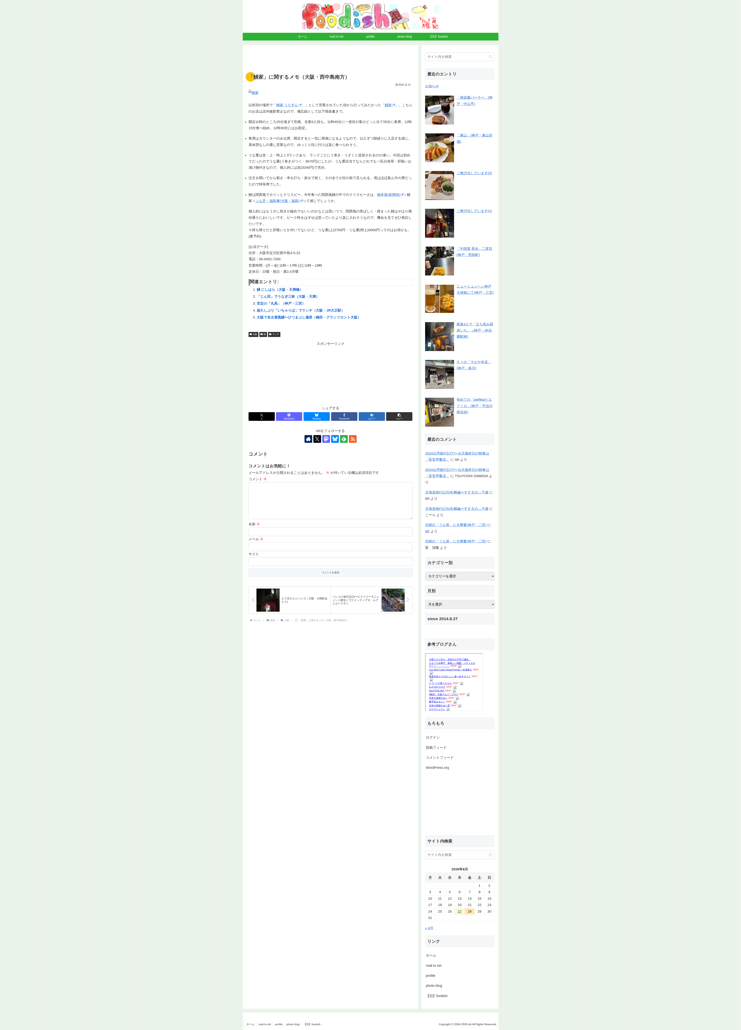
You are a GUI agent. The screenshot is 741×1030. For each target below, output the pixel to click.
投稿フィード (436, 748)
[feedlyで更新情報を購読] (344, 439)
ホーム (431, 955)
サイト (254, 554)
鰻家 (388, 105)
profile (430, 976)
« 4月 (429, 928)
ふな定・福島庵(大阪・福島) (277, 201)
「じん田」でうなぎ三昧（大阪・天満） (288, 296)
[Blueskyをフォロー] (335, 439)
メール (256, 539)
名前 (254, 524)
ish (427, 531)
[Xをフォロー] (317, 439)
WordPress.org (437, 768)
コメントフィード (440, 758)
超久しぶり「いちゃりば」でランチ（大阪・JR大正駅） (301, 310)
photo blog (434, 986)
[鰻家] (331, 93)
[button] (399, 416)
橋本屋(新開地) (388, 195)
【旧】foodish (436, 996)
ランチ (275, 334)
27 (460, 911)
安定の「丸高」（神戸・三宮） (281, 303)
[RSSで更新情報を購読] (353, 439)
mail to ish (434, 965)
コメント (258, 479)
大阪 (255, 334)
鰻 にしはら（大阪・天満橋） (280, 289)
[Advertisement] (331, 61)
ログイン (433, 737)
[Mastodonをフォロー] (326, 439)
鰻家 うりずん (287, 105)
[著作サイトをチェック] (308, 439)
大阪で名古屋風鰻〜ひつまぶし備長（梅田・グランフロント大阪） (309, 317)
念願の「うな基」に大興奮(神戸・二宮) (455, 525)
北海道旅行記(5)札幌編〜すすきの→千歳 (456, 492)
